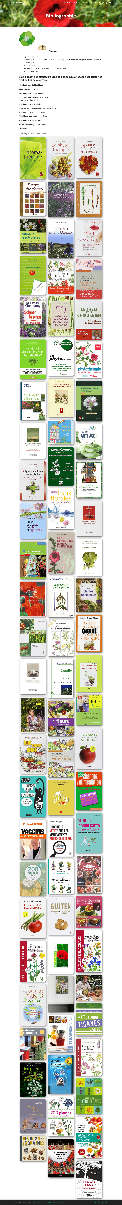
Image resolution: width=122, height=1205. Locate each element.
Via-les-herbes (16, 2)
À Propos (77, 2)
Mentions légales (46, 1202)
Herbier (65, 2)
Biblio (71, 2)
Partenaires (35, 1202)
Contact (85, 2)
